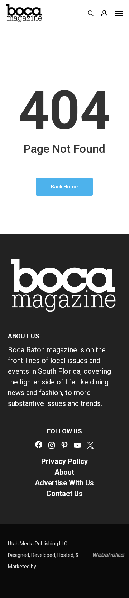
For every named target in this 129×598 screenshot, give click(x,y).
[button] (119, 13)
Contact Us (64, 493)
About (64, 472)
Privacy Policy (64, 461)
